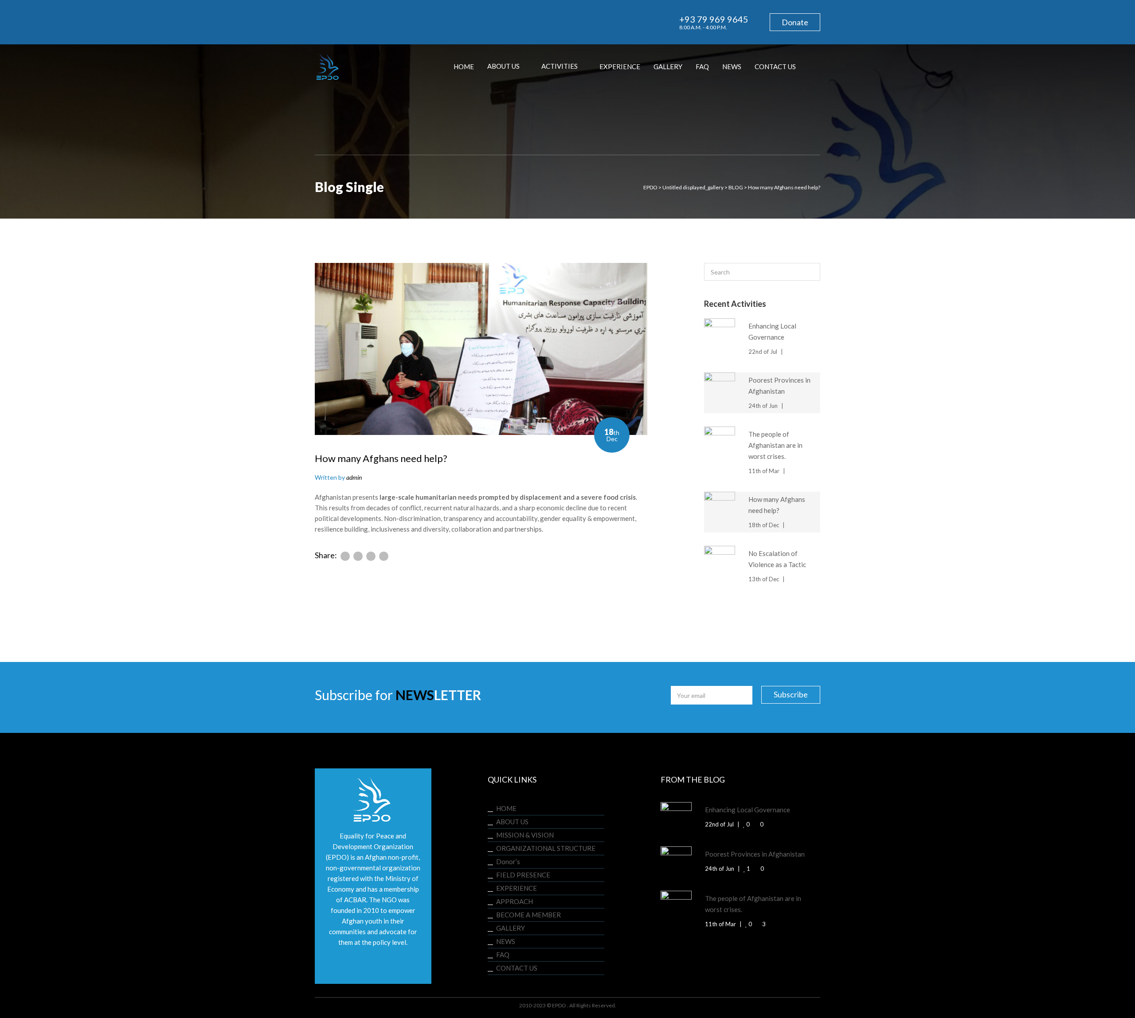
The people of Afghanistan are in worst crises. (775, 445)
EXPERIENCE (516, 888)
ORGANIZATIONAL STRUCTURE (545, 848)
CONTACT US (516, 968)
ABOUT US (512, 822)
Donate (795, 22)
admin (354, 477)
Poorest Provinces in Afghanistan (755, 854)
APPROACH (514, 901)
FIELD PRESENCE (523, 875)
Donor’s (508, 861)
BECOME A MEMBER (528, 915)
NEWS (505, 941)
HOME (506, 808)
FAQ (502, 955)
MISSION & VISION (525, 835)
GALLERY (510, 928)
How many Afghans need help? (381, 458)
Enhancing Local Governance (747, 810)
